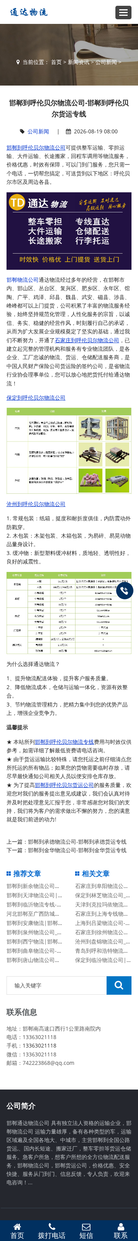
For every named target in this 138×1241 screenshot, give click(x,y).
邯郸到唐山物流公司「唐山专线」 (47, 960)
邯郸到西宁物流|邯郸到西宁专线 (46, 941)
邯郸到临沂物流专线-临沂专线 (42, 904)
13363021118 (39, 1045)
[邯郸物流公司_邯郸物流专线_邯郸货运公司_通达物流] (27, 12)
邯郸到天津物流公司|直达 (38, 895)
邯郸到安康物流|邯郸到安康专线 (46, 923)
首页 (56, 62)
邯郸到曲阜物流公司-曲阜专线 (42, 950)
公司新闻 (106, 62)
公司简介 (21, 1106)
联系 (121, 1235)
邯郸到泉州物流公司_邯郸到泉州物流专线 (56, 932)
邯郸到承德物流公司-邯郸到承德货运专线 (77, 841)
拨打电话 (52, 1235)
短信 (86, 1235)
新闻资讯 (78, 62)
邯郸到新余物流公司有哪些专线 (44, 886)
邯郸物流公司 (23, 279)
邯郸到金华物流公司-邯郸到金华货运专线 (77, 850)
